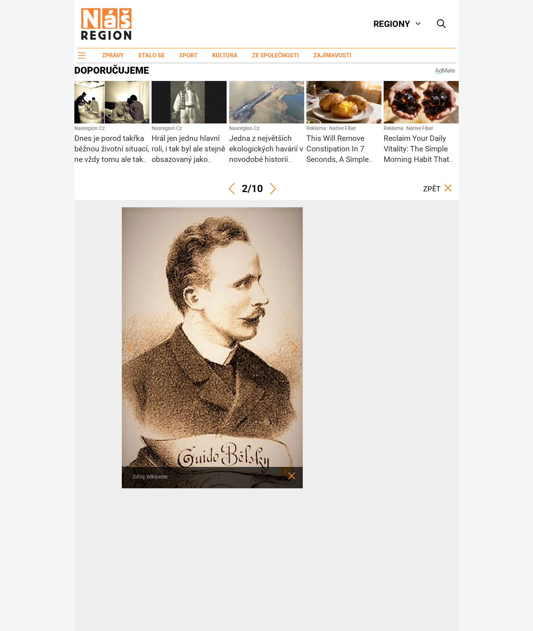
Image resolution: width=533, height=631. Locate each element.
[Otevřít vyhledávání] (441, 24)
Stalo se (151, 55)
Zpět (432, 188)
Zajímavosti (332, 55)
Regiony (391, 24)
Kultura (224, 55)
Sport (188, 55)
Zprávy (113, 55)
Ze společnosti (275, 55)
